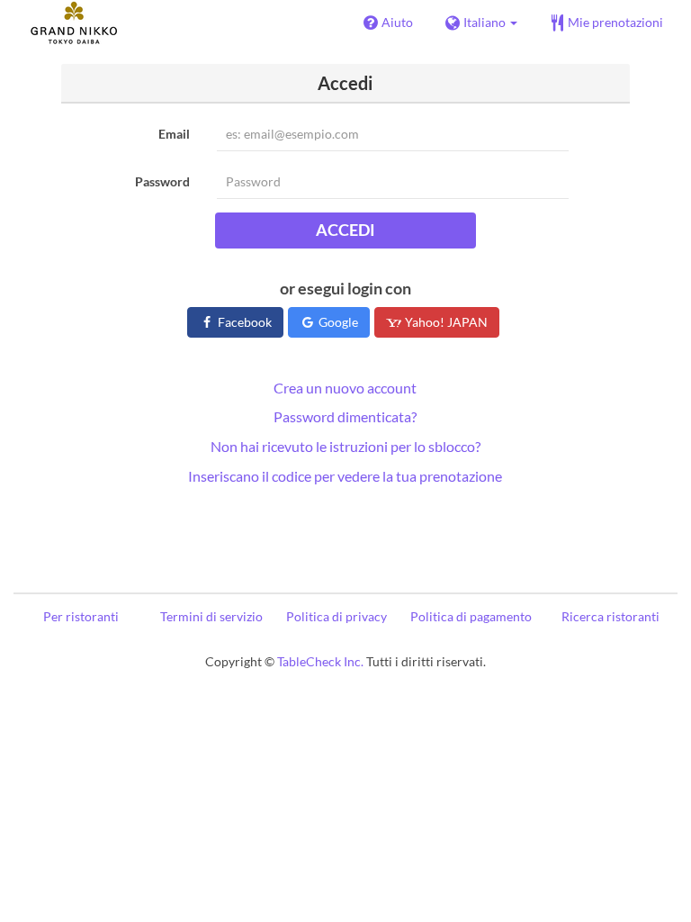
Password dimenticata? (345, 416)
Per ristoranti (81, 616)
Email (174, 133)
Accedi (345, 230)
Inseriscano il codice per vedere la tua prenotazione (345, 475)
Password (162, 181)
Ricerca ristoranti (610, 616)
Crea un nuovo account (345, 387)
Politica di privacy (336, 616)
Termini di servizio (211, 616)
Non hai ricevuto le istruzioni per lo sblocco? (345, 446)
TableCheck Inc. (320, 661)
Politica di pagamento (471, 616)
